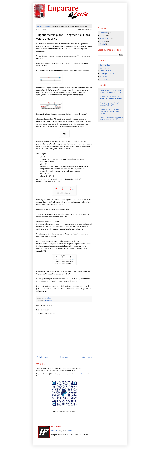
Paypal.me (84, 374)
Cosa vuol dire (105, 71)
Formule (103, 76)
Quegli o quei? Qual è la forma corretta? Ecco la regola (109, 111)
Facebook (70, 431)
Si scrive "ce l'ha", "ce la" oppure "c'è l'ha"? (109, 104)
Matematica (48, 300)
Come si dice (105, 65)
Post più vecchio (86, 357)
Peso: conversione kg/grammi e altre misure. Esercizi (112, 119)
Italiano (103, 35)
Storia (102, 44)
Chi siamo (54, 431)
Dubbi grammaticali (108, 73)
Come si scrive (105, 68)
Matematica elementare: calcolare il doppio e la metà (111, 98)
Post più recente (42, 357)
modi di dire (105, 79)
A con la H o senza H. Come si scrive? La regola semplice (111, 91)
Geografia (104, 33)
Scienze (103, 41)
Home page (64, 357)
